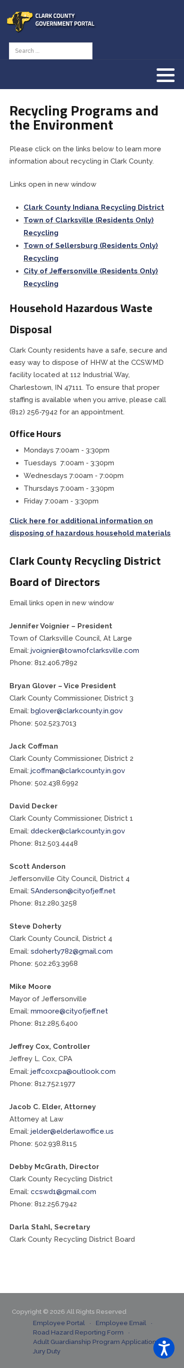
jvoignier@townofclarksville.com (85, 650)
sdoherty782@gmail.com (72, 951)
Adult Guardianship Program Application (94, 1341)
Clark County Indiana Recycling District (94, 207)
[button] (166, 75)
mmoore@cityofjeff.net (69, 1011)
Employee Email (121, 1323)
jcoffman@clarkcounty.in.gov (78, 770)
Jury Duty (46, 1351)
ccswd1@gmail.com (63, 1191)
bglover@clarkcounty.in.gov (77, 711)
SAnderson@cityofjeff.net (73, 891)
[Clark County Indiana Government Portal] (52, 21)
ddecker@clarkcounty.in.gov (78, 831)
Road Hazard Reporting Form (78, 1332)
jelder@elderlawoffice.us (72, 1131)
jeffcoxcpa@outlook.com (73, 1071)
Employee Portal (59, 1323)
